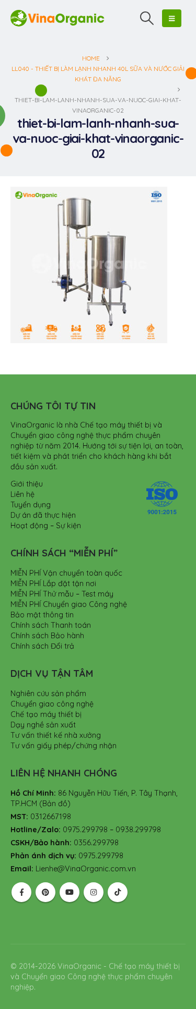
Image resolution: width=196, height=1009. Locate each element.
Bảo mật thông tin (42, 614)
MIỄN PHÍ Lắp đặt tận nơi (53, 583)
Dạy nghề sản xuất (43, 725)
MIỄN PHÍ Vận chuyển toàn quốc (66, 573)
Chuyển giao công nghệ (52, 704)
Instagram (93, 892)
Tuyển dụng (30, 504)
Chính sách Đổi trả (42, 646)
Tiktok (118, 892)
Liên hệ (22, 494)
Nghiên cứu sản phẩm (48, 693)
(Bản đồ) (55, 803)
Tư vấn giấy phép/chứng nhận (63, 745)
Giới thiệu (26, 484)
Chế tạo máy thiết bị (46, 714)
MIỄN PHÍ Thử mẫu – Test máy (61, 594)
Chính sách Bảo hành (47, 635)
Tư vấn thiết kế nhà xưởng (55, 735)
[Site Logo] (57, 18)
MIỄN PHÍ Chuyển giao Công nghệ (68, 604)
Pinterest (45, 892)
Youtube (69, 892)
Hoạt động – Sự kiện (45, 525)
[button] (147, 18)
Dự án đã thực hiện (43, 515)
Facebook (21, 892)
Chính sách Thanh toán (50, 625)
